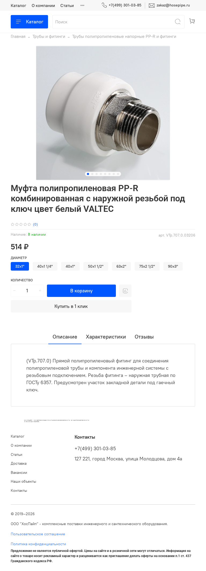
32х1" (19, 266)
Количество (22, 280)
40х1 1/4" (45, 266)
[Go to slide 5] (105, 174)
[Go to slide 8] (118, 174)
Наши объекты (23, 481)
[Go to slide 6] (109, 174)
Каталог (18, 5)
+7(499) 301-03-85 (125, 5)
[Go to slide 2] (92, 174)
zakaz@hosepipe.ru (173, 5)
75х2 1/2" (147, 266)
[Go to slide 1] (88, 174)
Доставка (19, 463)
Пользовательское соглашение (38, 534)
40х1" (70, 266)
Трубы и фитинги (48, 36)
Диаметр (19, 258)
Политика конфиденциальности (38, 543)
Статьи (67, 5)
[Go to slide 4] (101, 174)
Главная (18, 36)
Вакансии (19, 472)
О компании (43, 5)
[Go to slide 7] (114, 174)
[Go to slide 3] (96, 174)
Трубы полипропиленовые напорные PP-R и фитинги (124, 36)
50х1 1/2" (96, 266)
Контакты (19, 490)
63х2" (121, 266)
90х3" (173, 266)
